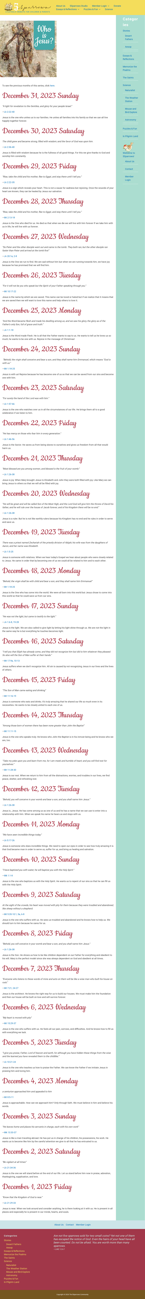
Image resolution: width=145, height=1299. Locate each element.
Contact (129, 169)
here (52, 85)
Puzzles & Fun (91, 9)
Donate (117, 6)
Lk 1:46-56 (9, 439)
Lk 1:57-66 (9, 404)
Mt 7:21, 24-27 (11, 988)
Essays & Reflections (66, 9)
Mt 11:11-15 (10, 731)
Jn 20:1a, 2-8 (10, 256)
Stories (126, 30)
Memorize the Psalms (15, 1254)
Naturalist (130, 90)
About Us (60, 6)
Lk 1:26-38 (9, 474)
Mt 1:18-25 (9, 587)
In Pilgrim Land (130, 136)
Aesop (128, 46)
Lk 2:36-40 (9, 147)
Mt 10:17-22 (10, 291)
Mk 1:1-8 (8, 875)
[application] (108, 6)
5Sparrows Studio (79, 6)
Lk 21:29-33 (10, 1203)
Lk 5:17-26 (9, 840)
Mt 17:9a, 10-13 (12, 660)
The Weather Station (16, 1268)
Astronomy (130, 119)
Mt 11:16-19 (10, 696)
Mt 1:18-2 (9, 368)
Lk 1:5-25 (8, 551)
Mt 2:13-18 (9, 217)
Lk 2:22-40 (9, 111)
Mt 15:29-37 (10, 1023)
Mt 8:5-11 (9, 1097)
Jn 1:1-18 (8, 330)
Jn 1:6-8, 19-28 (11, 622)
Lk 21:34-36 (10, 1167)
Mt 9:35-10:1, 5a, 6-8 (14, 914)
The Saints (128, 77)
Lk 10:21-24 (10, 1062)
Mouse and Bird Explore (18, 1272)
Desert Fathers (13, 1244)
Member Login (99, 6)
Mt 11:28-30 (10, 769)
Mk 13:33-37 (10, 1132)
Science (109, 9)
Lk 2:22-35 (9, 182)
